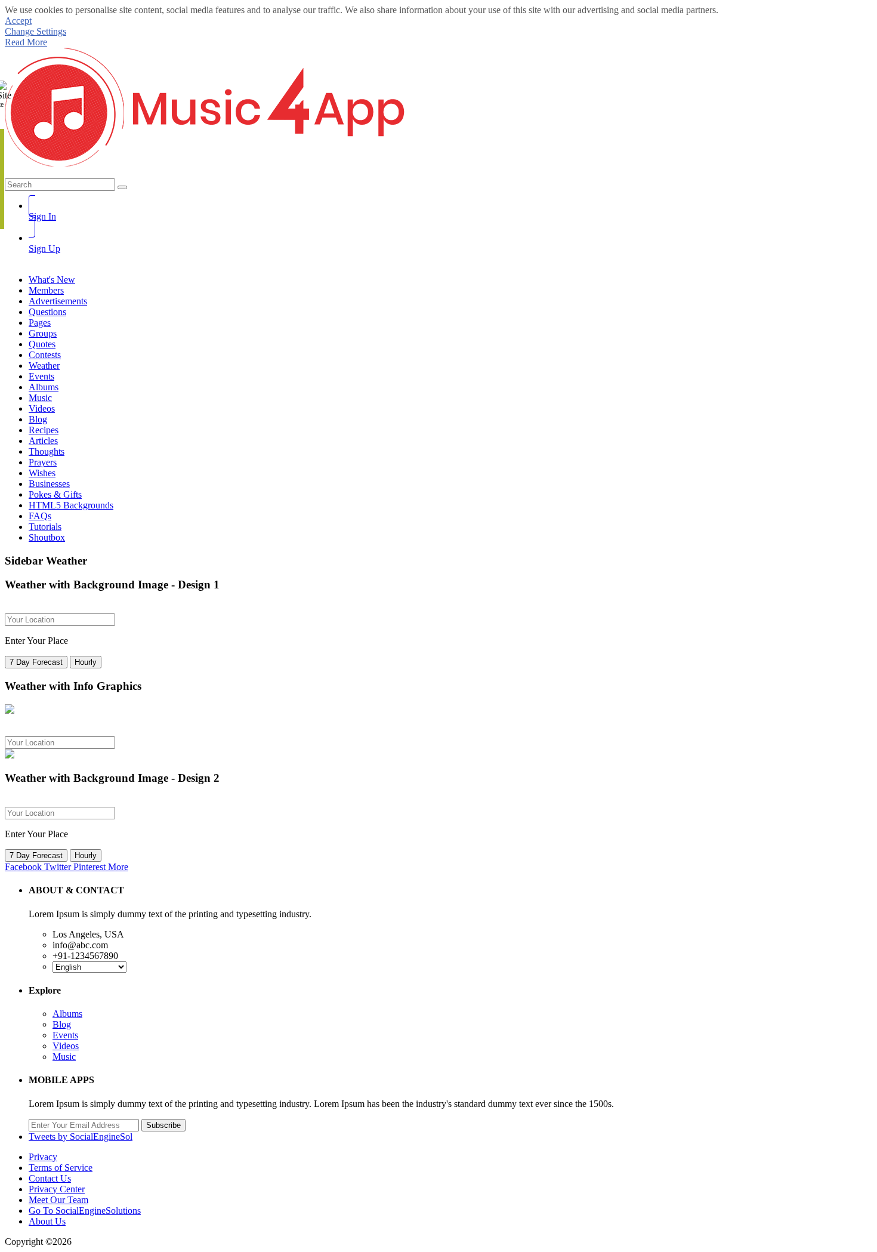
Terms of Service (60, 1167)
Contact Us (50, 1178)
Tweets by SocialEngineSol (80, 1136)
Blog (62, 1024)
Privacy (43, 1157)
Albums (67, 1014)
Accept (18, 21)
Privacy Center (57, 1189)
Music (64, 1056)
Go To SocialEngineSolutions (85, 1210)
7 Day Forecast (36, 662)
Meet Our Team (58, 1200)
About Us (47, 1221)
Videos (66, 1046)
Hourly (86, 662)
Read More (26, 42)
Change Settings (35, 31)
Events (65, 1035)
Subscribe (163, 1125)
